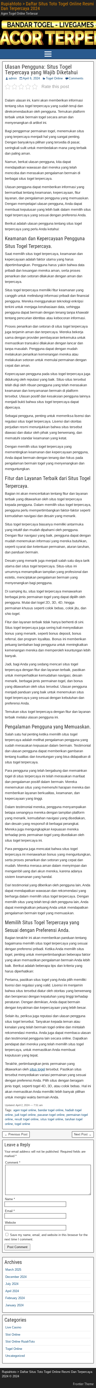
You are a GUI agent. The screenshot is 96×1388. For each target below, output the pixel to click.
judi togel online (25, 1115)
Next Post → (83, 1134)
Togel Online (54, 78)
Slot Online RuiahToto (20, 1341)
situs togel (37, 1069)
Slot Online (12, 1334)
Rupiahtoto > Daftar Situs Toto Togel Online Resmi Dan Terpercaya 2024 (47, 6)
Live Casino (13, 1327)
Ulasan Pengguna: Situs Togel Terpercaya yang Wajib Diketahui (41, 70)
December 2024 (16, 1277)
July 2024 (11, 1284)
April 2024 (12, 1291)
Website (10, 1222)
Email (10, 1211)
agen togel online (24, 1110)
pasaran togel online (51, 1115)
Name (10, 1199)
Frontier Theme (83, 1384)
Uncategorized (15, 1356)
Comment (12, 1162)
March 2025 (13, 1269)
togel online (22, 1124)
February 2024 (15, 1298)
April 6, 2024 (31, 78)
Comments (76, 78)
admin (13, 78)
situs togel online (51, 1119)
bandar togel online (50, 1110)
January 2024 (14, 1305)
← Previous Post (15, 1134)
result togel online (26, 1119)
